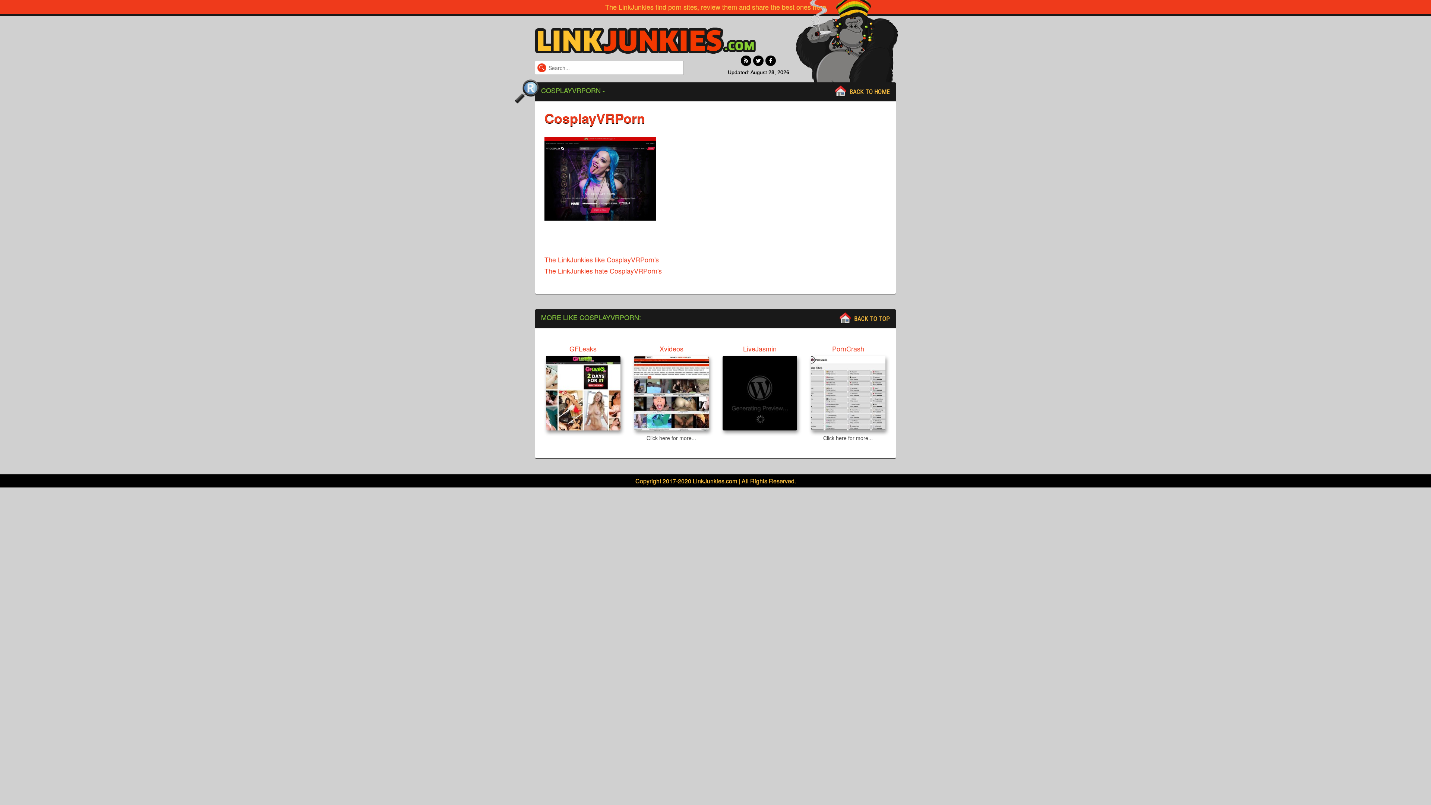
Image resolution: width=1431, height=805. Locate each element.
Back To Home (870, 91)
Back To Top (872, 318)
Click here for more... (671, 438)
